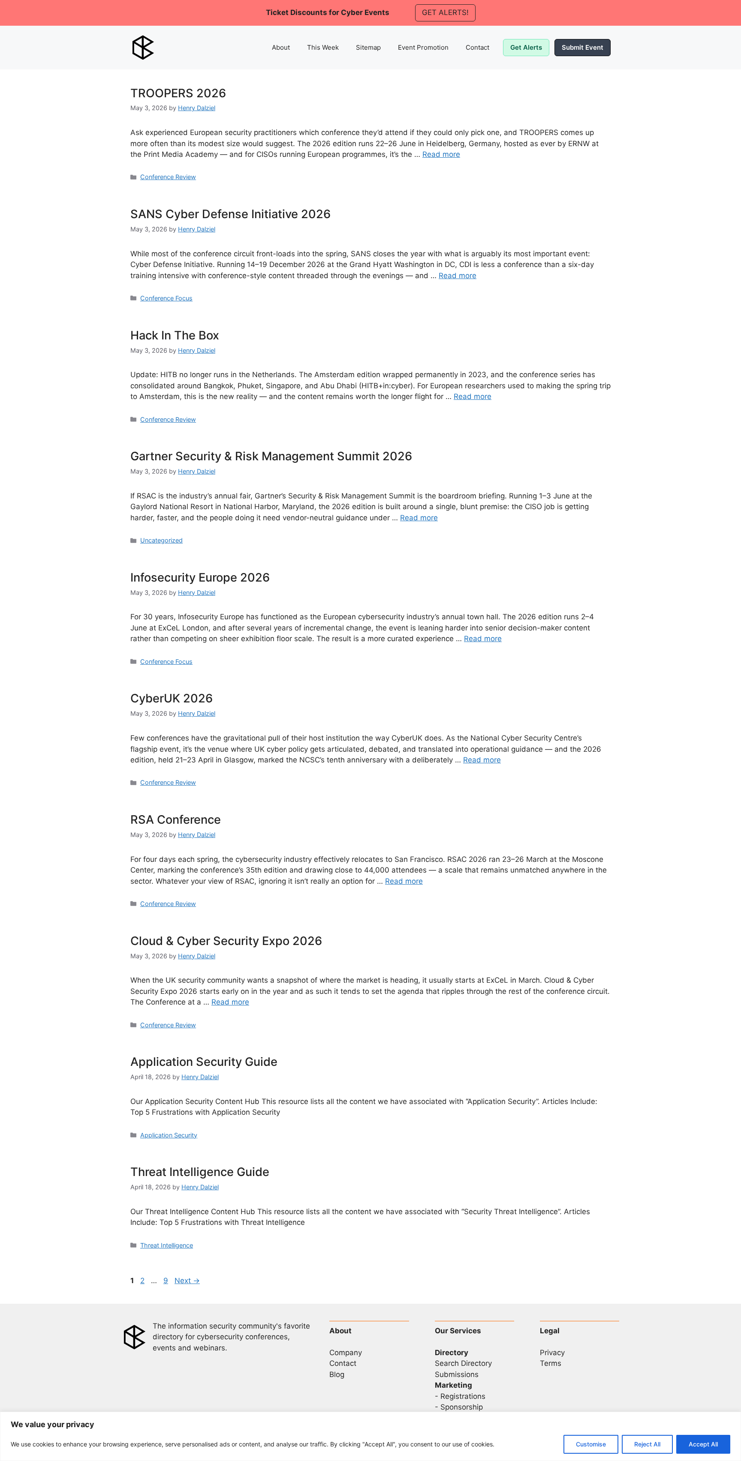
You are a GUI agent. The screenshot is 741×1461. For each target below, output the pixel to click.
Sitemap (368, 47)
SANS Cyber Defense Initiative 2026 (230, 214)
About (281, 47)
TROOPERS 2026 (178, 93)
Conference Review (168, 176)
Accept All (703, 1444)
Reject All (647, 1444)
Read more (441, 154)
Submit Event (582, 47)
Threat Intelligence (166, 1245)
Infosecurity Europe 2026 (200, 577)
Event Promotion (423, 47)
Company (345, 1352)
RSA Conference (175, 820)
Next (187, 1280)
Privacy (552, 1352)
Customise (591, 1444)
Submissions (457, 1374)
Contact (477, 47)
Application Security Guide (203, 1062)
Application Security (168, 1135)
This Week (323, 47)
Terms (550, 1363)
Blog (336, 1374)
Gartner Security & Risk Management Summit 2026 (271, 456)
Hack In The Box (174, 335)
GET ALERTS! (445, 12)
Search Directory (463, 1363)
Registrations (462, 1396)
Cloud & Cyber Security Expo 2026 (226, 941)
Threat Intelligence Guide (199, 1172)
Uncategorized (161, 540)
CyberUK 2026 (171, 698)
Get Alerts (526, 47)
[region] (370, 1436)
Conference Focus (166, 298)
